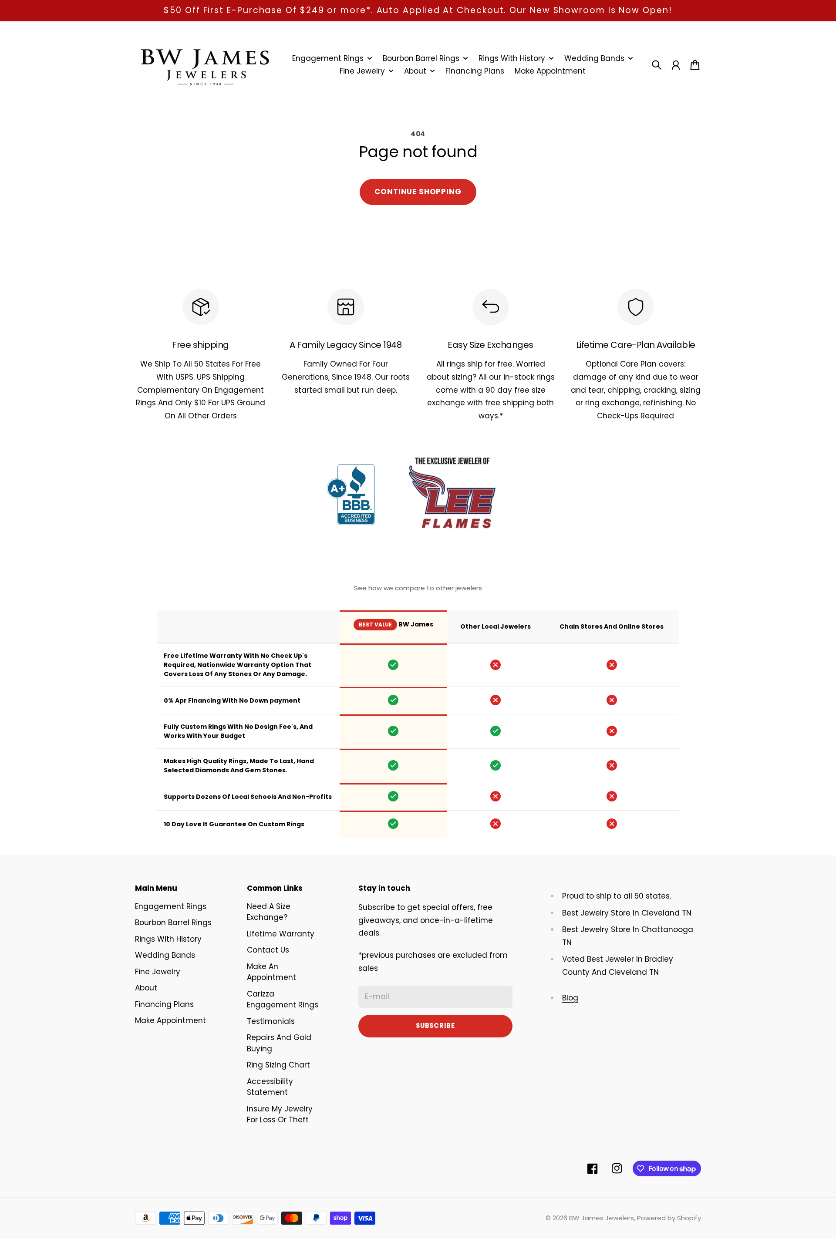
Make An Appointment (271, 972)
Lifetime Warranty (280, 934)
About (146, 988)
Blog (570, 998)
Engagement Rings (170, 906)
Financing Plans (164, 1004)
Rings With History (168, 939)
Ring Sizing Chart (278, 1065)
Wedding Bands (165, 955)
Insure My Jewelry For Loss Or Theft (280, 1114)
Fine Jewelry (157, 971)
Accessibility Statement (270, 1087)
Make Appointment (170, 1020)
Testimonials (271, 1021)
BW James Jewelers (601, 1217)
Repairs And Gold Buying (279, 1043)
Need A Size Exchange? (268, 912)
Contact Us (268, 950)
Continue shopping (417, 191)
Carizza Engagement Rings (282, 999)
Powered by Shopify (669, 1217)
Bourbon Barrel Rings (173, 922)
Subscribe (435, 1025)
